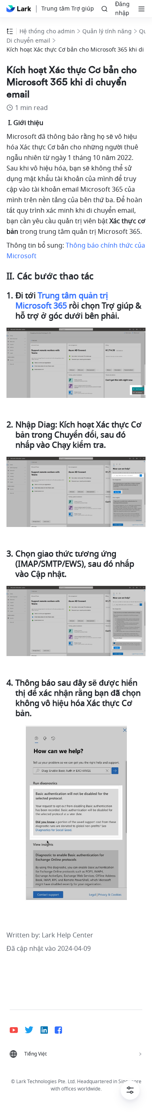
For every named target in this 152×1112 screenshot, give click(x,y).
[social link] (17, 1030)
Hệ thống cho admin (47, 31)
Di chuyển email (28, 41)
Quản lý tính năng (107, 31)
